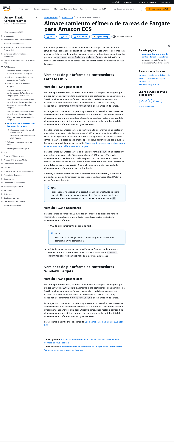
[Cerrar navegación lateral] (37, 17)
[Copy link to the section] (42, 74)
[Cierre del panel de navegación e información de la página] (169, 46)
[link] (89, 17)
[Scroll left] (17, 9)
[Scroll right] (108, 9)
